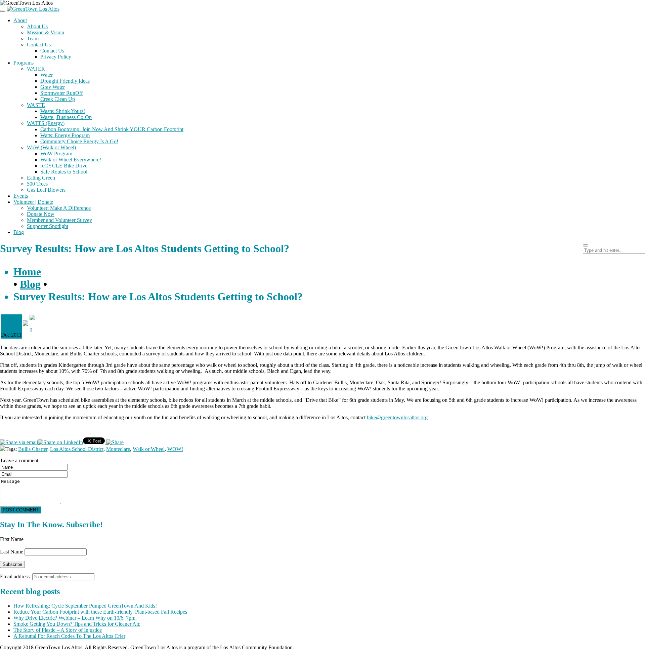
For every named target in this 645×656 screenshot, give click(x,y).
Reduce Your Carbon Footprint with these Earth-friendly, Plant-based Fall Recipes (100, 612)
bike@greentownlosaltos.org (397, 417)
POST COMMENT (21, 509)
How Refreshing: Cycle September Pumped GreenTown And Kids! (85, 606)
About (20, 20)
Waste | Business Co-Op (66, 117)
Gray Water (52, 87)
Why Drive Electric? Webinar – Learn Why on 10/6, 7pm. (75, 618)
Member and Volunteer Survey (59, 220)
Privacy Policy (55, 57)
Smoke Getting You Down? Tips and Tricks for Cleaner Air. (76, 624)
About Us (37, 26)
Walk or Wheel (149, 449)
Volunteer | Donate (33, 202)
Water (46, 75)
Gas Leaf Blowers (46, 190)
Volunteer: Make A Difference (59, 208)
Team (33, 38)
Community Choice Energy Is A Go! (79, 141)
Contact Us (39, 44)
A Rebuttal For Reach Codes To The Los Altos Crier (69, 636)
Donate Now (40, 214)
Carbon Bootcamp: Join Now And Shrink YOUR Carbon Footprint (111, 129)
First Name (12, 539)
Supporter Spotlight (47, 226)
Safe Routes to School (63, 172)
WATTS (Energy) (45, 123)
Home (27, 272)
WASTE (36, 105)
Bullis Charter (32, 449)
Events (20, 196)
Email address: (16, 576)
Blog (18, 232)
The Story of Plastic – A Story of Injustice (57, 630)
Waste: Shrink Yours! (62, 111)
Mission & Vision (45, 32)
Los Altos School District (76, 449)
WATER (36, 69)
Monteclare (118, 449)
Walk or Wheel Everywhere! (70, 159)
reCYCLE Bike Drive (63, 165)
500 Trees (37, 184)
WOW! (175, 449)
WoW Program (56, 153)
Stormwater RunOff (61, 93)
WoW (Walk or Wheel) (51, 147)
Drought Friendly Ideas (65, 81)
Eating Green (41, 178)
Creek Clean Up (57, 99)
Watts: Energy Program (65, 135)
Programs (23, 63)
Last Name (11, 551)
